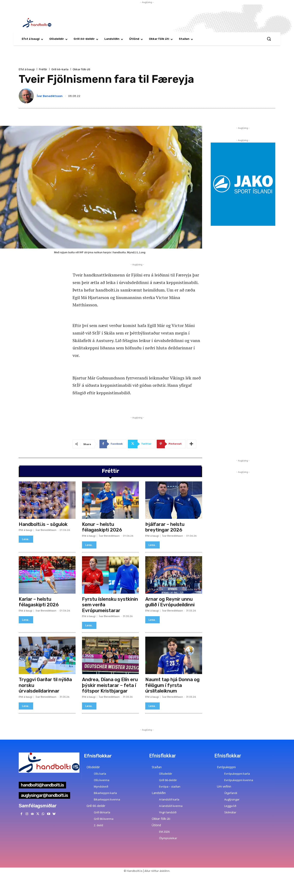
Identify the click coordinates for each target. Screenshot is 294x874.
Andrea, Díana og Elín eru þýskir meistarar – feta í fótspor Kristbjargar (110, 685)
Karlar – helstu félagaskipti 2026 (39, 602)
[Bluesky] (54, 814)
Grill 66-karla (59, 69)
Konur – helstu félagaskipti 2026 (102, 527)
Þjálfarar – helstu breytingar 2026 (164, 527)
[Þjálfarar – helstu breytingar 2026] (173, 500)
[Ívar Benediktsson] (27, 95)
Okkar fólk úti (81, 69)
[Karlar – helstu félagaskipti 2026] (47, 575)
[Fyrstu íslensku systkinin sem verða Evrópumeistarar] (110, 575)
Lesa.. (26, 539)
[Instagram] (26, 814)
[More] (191, 444)
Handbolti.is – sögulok (43, 524)
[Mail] (32, 814)
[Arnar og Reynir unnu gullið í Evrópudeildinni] (173, 575)
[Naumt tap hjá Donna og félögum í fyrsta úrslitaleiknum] (173, 655)
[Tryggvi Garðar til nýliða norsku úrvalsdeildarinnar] (47, 655)
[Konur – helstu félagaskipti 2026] (110, 500)
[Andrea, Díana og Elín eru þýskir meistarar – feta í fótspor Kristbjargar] (110, 655)
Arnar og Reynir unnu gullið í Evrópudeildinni (170, 602)
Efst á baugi (27, 69)
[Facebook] (21, 814)
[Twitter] (37, 814)
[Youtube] (48, 814)
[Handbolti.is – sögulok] (47, 500)
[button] (268, 38)
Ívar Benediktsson (50, 96)
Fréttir (43, 69)
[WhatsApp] (43, 814)
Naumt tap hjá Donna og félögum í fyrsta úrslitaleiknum (172, 685)
